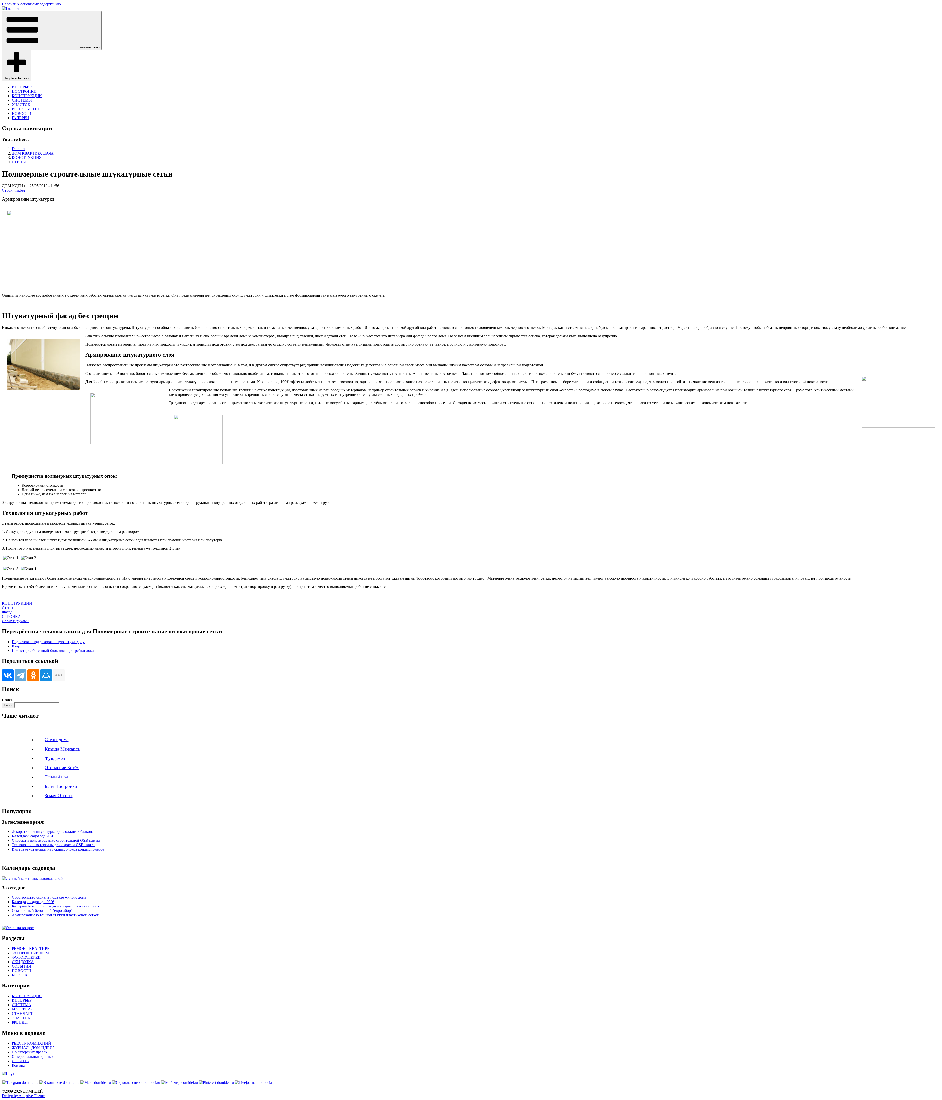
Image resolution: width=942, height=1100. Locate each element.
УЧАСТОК (21, 105)
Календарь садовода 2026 (33, 836)
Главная (18, 149)
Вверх (17, 646)
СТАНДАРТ (22, 1013)
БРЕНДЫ (20, 1022)
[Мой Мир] (46, 675)
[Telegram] (20, 675)
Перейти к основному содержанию (31, 4)
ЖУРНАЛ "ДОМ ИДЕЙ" (33, 1048)
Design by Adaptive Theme (23, 1096)
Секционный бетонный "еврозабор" (42, 910)
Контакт (19, 1065)
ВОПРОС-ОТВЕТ (27, 109)
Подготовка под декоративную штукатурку (48, 642)
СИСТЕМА (21, 1005)
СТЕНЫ (19, 162)
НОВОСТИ (21, 113)
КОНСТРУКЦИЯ (27, 157)
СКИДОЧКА (23, 962)
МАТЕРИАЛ (23, 1009)
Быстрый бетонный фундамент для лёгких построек (55, 906)
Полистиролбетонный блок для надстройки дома (53, 650)
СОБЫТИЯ (21, 966)
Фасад (7, 612)
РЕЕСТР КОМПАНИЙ (31, 1043)
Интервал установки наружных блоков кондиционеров (58, 849)
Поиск (7, 700)
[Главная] (10, 8)
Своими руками (15, 621)
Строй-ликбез (13, 190)
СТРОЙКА (11, 616)
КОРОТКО (21, 975)
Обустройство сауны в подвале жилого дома (49, 897)
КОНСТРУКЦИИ (27, 96)
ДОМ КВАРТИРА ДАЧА (33, 153)
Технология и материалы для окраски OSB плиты (53, 845)
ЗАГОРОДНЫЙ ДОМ (30, 953)
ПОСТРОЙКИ (24, 91)
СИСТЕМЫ (22, 100)
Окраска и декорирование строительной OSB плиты (56, 840)
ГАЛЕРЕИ (20, 118)
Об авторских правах (29, 1052)
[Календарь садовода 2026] (32, 878)
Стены (7, 608)
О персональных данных (32, 1056)
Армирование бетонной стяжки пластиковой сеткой (55, 915)
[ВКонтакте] (8, 675)
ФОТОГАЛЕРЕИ (26, 957)
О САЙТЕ (20, 1061)
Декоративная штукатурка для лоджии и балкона (53, 831)
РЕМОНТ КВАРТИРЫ (31, 948)
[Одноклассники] (33, 675)
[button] (52, 30)
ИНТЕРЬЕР (22, 87)
